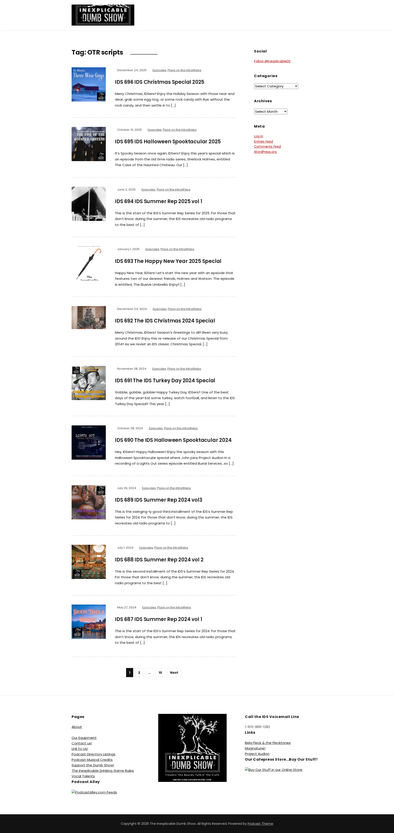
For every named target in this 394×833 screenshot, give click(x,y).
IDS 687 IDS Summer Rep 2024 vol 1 (158, 619)
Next (174, 672)
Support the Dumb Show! (93, 765)
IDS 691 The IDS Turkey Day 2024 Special (165, 380)
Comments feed (267, 146)
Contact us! (82, 743)
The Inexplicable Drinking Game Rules (103, 770)
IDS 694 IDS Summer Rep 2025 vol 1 (158, 201)
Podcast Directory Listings (93, 754)
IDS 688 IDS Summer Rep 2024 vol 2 (159, 559)
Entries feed (263, 141)
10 (160, 672)
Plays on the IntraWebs (184, 70)
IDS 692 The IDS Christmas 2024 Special (165, 320)
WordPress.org (265, 151)
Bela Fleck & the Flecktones (268, 742)
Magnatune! (255, 748)
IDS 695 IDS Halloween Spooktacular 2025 (168, 141)
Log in (258, 136)
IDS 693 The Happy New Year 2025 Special (168, 261)
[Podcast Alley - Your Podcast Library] (94, 792)
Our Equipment (84, 737)
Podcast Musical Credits (92, 759)
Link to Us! (80, 748)
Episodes (159, 70)
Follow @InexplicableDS (272, 61)
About (77, 726)
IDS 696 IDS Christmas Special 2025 (159, 82)
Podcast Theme (260, 823)
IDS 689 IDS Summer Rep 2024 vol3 (158, 499)
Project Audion (257, 753)
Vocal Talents (83, 776)
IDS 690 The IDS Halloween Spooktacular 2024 (173, 440)
